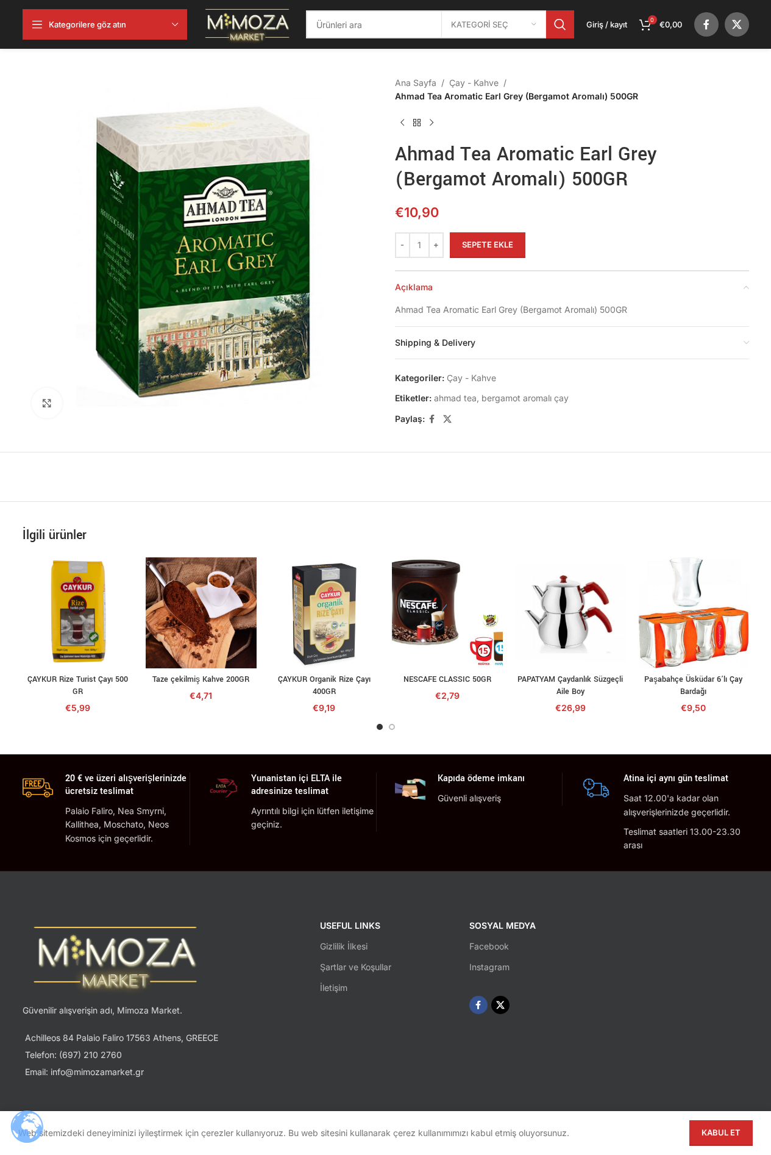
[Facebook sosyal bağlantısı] (706, 24)
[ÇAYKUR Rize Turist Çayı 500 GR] (78, 612)
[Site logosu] (246, 23)
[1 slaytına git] (380, 727)
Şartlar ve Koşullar (355, 967)
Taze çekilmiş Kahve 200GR (200, 679)
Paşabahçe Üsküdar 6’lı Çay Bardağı (693, 685)
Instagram (489, 967)
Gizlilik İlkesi (344, 946)
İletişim (333, 987)
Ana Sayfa (415, 82)
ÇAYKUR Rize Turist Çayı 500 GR (77, 685)
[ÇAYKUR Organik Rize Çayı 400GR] (324, 612)
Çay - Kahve (474, 82)
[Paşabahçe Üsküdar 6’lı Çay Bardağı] (693, 612)
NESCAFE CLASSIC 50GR (447, 679)
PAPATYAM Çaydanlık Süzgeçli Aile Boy (570, 685)
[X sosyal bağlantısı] (737, 24)
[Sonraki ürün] (431, 122)
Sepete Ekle (487, 244)
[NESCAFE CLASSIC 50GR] (447, 612)
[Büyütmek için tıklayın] (47, 403)
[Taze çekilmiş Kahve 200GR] (201, 612)
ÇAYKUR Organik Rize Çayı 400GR (324, 685)
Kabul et (721, 1132)
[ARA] (560, 24)
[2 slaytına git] (392, 727)
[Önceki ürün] (402, 122)
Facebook (489, 946)
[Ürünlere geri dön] (417, 122)
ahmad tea (455, 398)
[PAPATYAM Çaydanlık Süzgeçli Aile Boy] (570, 612)
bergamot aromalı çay (525, 398)
